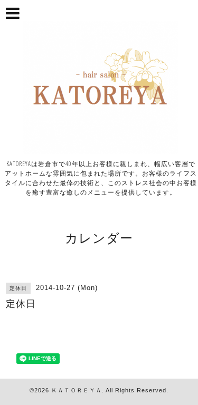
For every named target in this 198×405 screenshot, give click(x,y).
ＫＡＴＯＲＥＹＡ (76, 390)
